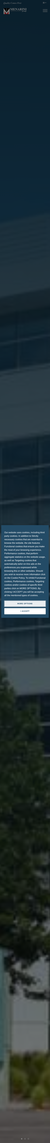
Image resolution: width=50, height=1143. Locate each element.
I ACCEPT (25, 611)
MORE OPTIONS (25, 604)
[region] (25, 571)
